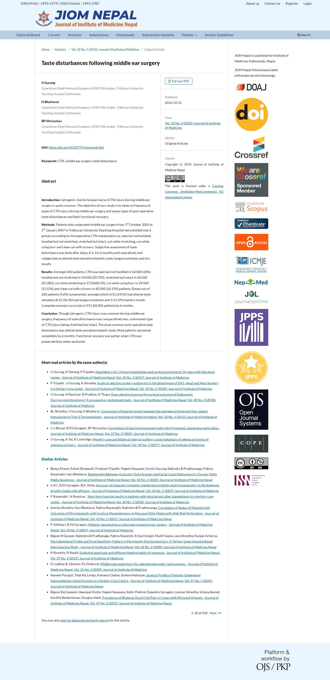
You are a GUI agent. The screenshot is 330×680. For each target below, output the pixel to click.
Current (54, 35)
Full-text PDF (180, 81)
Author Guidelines (219, 35)
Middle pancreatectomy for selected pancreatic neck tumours (143, 564)
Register (292, 3)
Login (308, 3)
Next (213, 613)
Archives (74, 35)
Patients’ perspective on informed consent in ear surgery (127, 524)
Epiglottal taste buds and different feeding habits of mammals (122, 553)
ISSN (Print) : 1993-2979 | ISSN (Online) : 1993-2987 (60, 3)
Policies (188, 35)
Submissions (99, 35)
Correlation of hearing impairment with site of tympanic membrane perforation (163, 428)
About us (252, 3)
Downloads (125, 35)
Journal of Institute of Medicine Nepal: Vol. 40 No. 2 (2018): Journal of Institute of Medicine (148, 389)
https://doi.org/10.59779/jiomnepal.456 (76, 147)
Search (305, 35)
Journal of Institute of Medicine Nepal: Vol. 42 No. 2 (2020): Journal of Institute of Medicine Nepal (144, 480)
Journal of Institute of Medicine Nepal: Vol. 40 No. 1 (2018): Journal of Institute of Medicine (125, 502)
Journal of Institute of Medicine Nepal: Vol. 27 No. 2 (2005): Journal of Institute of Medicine (114, 434)
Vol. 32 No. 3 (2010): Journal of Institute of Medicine (105, 49)
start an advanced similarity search (84, 620)
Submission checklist (158, 35)
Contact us (272, 3)
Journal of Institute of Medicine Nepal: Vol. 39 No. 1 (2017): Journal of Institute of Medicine (141, 445)
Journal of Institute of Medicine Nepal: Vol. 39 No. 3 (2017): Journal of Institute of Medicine (125, 377)
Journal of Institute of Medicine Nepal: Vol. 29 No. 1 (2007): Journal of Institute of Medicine (155, 491)
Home (45, 49)
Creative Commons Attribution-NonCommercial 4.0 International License (194, 191)
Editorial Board (28, 35)
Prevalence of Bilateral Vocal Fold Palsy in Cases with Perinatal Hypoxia (152, 597)
